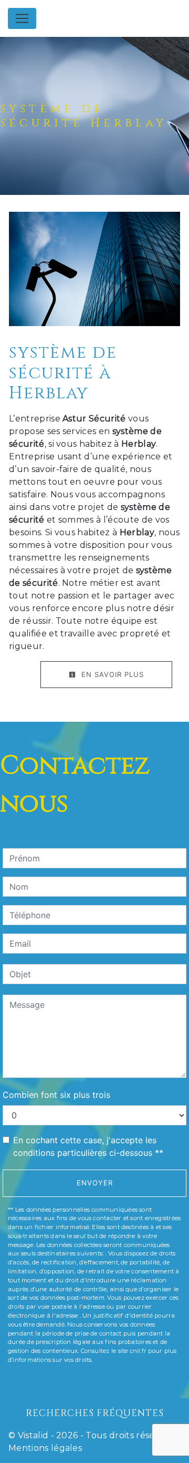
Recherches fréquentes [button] (95, 1413)
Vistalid (33, 1435)
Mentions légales (45, 1448)
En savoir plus (111, 674)
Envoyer (95, 1183)
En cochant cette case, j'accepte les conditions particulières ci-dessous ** (88, 1146)
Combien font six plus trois (56, 1094)
